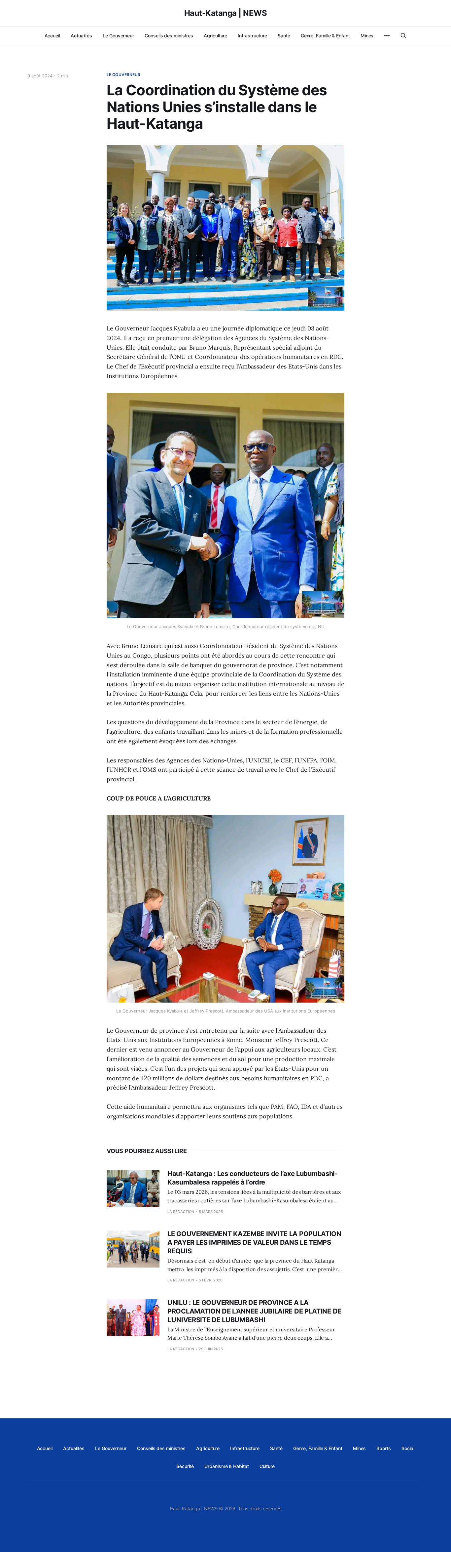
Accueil (52, 35)
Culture (267, 1466)
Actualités (81, 35)
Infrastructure (252, 35)
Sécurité (185, 1466)
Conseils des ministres (169, 35)
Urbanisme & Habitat (226, 1466)
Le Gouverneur (118, 35)
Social (407, 1448)
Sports (383, 1448)
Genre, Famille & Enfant (325, 35)
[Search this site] (403, 36)
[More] (387, 36)
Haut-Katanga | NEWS (225, 13)
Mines (367, 35)
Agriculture (215, 35)
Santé (284, 35)
